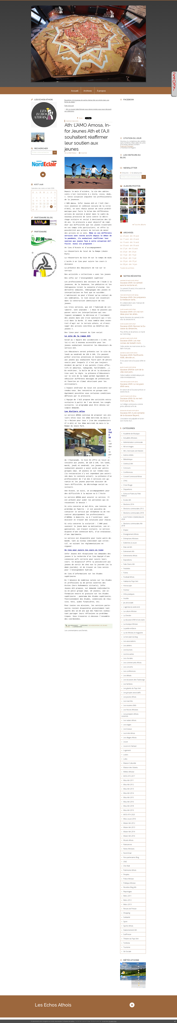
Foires (125, 573)
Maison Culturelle (129, 763)
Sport (125, 921)
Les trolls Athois (129, 733)
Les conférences (129, 671)
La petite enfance (129, 628)
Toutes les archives (127, 268)
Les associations (94, 625)
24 (36, 207)
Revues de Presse (129, 909)
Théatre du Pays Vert (131, 939)
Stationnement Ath (130, 930)
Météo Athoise (128, 772)
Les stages (127, 725)
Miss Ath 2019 (128, 810)
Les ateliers (127, 645)
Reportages (127, 891)
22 (55, 204)
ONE (125, 862)
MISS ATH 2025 (129, 814)
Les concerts (128, 667)
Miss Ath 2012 (128, 784)
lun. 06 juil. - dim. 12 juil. (128, 258)
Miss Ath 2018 (128, 806)
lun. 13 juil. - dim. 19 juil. (128, 255)
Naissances (127, 844)
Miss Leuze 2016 (129, 819)
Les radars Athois (129, 720)
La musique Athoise (130, 624)
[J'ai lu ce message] (175, 1021)
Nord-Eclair (127, 853)
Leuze (125, 742)
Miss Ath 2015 (128, 797)
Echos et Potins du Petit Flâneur (131, 495)
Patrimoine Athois (129, 870)
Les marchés (128, 701)
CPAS (125, 481)
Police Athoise (128, 879)
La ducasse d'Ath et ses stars (134, 620)
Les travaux (127, 729)
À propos (101, 91)
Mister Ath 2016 (129, 836)
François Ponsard (126, 146)
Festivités (126, 568)
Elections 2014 (128, 504)
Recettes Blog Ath (129, 887)
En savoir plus (112, 1021)
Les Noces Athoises (130, 710)
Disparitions (127, 489)
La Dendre (127, 615)
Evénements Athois (130, 555)
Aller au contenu (7, 2)
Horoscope (127, 585)
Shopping (126, 913)
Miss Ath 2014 (128, 793)
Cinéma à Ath (128, 464)
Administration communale (133, 442)
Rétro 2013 (127, 904)
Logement (127, 750)
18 (40, 204)
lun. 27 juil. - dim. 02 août (129, 248)
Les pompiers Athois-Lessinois (130, 715)
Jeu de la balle (128, 603)
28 (51, 207)
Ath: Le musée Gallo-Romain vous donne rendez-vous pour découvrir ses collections (87, 110)
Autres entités (128, 455)
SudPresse (127, 934)
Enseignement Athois (131, 534)
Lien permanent (72, 625)
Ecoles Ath (127, 500)
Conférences (128, 472)
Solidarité (126, 917)
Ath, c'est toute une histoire (133, 451)
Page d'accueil (69, 106)
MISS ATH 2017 (129, 776)
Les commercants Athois (132, 662)
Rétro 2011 (127, 896)
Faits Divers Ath (129, 564)
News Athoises (128, 849)
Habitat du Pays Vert (130, 581)
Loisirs (125, 755)
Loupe (174, 93)
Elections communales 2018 (133, 513)
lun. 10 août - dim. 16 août (129, 242)
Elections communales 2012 (133, 508)
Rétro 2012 (127, 900)
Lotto (125, 759)
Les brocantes (128, 654)
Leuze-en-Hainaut (129, 746)
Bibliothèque (127, 459)
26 (44, 207)
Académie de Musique (131, 434)
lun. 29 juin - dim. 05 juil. (128, 261)
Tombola (126, 943)
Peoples (126, 874)
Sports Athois (128, 926)
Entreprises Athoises (130, 538)
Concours (126, 468)
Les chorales (128, 658)
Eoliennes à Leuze (130, 543)
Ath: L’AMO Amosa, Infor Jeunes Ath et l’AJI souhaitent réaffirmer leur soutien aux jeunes (88, 137)
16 (33, 204)
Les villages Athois (130, 737)
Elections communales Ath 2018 (131, 524)
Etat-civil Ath (127, 547)
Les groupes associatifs (132, 692)
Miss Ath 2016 (128, 802)
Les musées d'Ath (129, 705)
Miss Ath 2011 (128, 780)
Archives (87, 91)
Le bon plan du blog (130, 637)
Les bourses (127, 650)
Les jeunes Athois (129, 697)
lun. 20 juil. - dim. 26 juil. (128, 252)
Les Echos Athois (53, 1005)
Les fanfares (128, 684)
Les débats (127, 675)
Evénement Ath (128, 551)
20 (47, 204)
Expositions (127, 560)
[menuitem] (75, 90)
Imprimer (84, 153)
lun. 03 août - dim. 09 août (129, 245)
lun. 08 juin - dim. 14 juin (128, 264)
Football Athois (128, 577)
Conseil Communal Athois (132, 476)
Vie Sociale (127, 951)
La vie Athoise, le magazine (133, 633)
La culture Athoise (130, 611)
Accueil (74, 91)
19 (44, 204)
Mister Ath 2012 (129, 823)
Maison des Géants (130, 767)
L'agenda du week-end (131, 607)
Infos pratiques (128, 594)
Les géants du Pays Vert (132, 688)
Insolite (126, 598)
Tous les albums (140, 224)
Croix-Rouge (127, 485)
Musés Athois (128, 840)
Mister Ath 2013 (129, 827)
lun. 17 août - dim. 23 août (129, 239)
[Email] (43, 174)
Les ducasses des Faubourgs (134, 680)
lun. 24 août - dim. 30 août (129, 236)
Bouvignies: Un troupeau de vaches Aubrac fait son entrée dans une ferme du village (86, 101)
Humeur (126, 590)
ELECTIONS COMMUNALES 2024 (132, 518)
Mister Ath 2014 (129, 832)
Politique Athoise (129, 883)
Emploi (125, 530)
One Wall (126, 866)
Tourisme (126, 947)
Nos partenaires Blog (131, 857)
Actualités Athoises (130, 438)
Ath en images (128, 446)
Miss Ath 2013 (128, 789)
